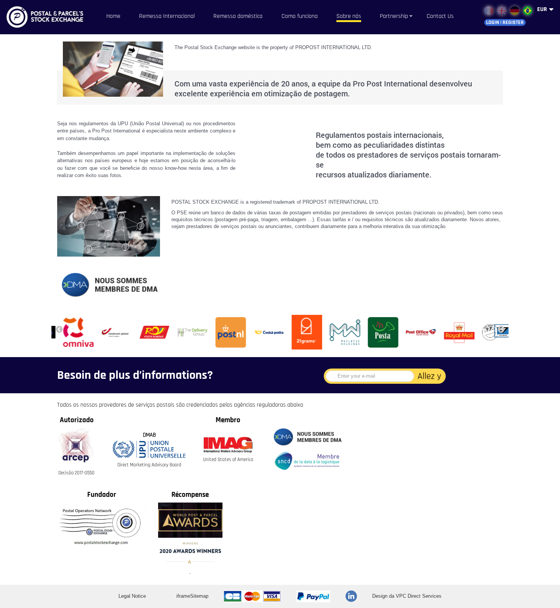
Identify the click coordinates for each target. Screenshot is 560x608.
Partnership (394, 16)
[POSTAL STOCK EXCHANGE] (49, 17)
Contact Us (440, 16)
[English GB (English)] (501, 10)
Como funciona (300, 16)
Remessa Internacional (167, 16)
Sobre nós (348, 16)
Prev (59, 329)
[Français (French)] (488, 10)
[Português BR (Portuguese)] (527, 10)
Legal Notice (132, 596)
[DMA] (306, 437)
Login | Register (505, 22)
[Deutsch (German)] (514, 10)
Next (501, 329)
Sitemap (199, 596)
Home (113, 16)
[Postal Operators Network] (102, 525)
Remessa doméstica (237, 16)
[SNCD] (306, 461)
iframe (183, 596)
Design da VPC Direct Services (407, 596)
